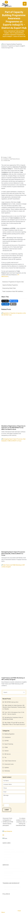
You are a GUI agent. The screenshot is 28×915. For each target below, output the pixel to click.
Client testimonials (9, 849)
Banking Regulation (9, 734)
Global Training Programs (10, 889)
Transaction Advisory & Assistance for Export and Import (14, 872)
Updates (6, 767)
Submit (7, 809)
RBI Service (7, 754)
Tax (5, 757)
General (6, 750)
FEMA (6, 747)
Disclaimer (10, 903)
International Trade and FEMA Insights (14, 852)
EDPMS (6, 740)
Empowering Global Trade (9, 288)
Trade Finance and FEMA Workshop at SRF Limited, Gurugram (13, 678)
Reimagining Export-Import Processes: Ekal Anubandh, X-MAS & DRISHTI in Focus (13, 553)
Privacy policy (4, 903)
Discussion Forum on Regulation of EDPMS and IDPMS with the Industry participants (7, 822)
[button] (25, 4)
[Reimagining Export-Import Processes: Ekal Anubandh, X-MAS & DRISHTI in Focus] (14, 494)
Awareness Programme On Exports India (13, 282)
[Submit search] (23, 692)
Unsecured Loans (9, 764)
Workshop (7, 771)
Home (5, 31)
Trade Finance (7, 875)
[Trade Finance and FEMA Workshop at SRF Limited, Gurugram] (14, 620)
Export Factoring (8, 744)
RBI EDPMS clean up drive (11, 702)
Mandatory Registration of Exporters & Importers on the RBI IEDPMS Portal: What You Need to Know (13, 427)
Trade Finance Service (14, 159)
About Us (6, 846)
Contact (6, 860)
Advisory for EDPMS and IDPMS (12, 878)
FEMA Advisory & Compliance (12, 868)
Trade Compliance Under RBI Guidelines (12, 291)
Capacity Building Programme (10, 285)
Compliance (6, 159)
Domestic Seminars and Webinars (13, 887)
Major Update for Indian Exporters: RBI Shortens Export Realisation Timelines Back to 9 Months (14, 707)
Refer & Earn (7, 857)
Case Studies (7, 854)
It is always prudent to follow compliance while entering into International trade (20, 822)
